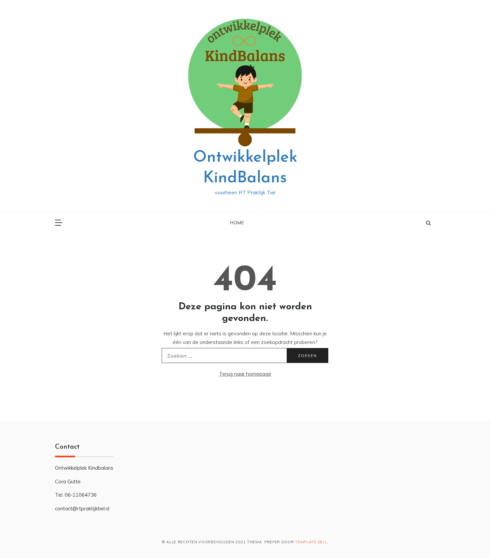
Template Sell (311, 542)
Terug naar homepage (245, 373)
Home (237, 222)
